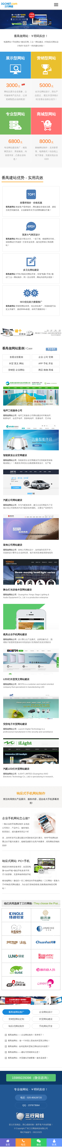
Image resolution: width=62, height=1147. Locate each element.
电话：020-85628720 (31, 1097)
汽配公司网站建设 (12, 500)
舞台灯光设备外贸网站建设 (17, 589)
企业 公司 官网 (45, 357)
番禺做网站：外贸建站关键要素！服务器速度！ (28, 1058)
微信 (39, 1144)
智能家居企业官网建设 (15, 455)
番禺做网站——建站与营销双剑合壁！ (24, 1052)
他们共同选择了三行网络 (18, 903)
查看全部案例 (16, 357)
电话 (23, 1144)
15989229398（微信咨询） (31, 1077)
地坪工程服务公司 (12, 410)
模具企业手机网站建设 (15, 634)
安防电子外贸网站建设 (15, 724)
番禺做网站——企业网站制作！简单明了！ (26, 1035)
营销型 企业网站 (16, 370)
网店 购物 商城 (45, 370)
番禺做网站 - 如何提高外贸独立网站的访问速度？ (29, 1046)
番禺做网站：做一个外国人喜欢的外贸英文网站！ (29, 1040)
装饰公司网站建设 (12, 544)
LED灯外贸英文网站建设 (16, 679)
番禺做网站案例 (13, 348)
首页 (8, 1144)
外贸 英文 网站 (16, 363)
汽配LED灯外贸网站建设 (16, 768)
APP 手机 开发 (45, 363)
